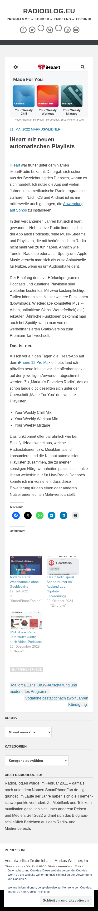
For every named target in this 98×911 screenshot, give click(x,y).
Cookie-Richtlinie (38, 891)
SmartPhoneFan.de (26, 669)
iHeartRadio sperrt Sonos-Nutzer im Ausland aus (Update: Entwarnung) (60, 586)
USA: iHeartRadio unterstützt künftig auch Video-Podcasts (26, 637)
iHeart (15, 165)
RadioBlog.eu (49, 11)
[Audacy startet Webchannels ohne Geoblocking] (26, 565)
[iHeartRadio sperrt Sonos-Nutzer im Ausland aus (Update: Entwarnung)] (63, 565)
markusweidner (45, 129)
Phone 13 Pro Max (34, 363)
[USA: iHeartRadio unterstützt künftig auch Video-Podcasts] (26, 621)
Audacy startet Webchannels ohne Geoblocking (24, 581)
